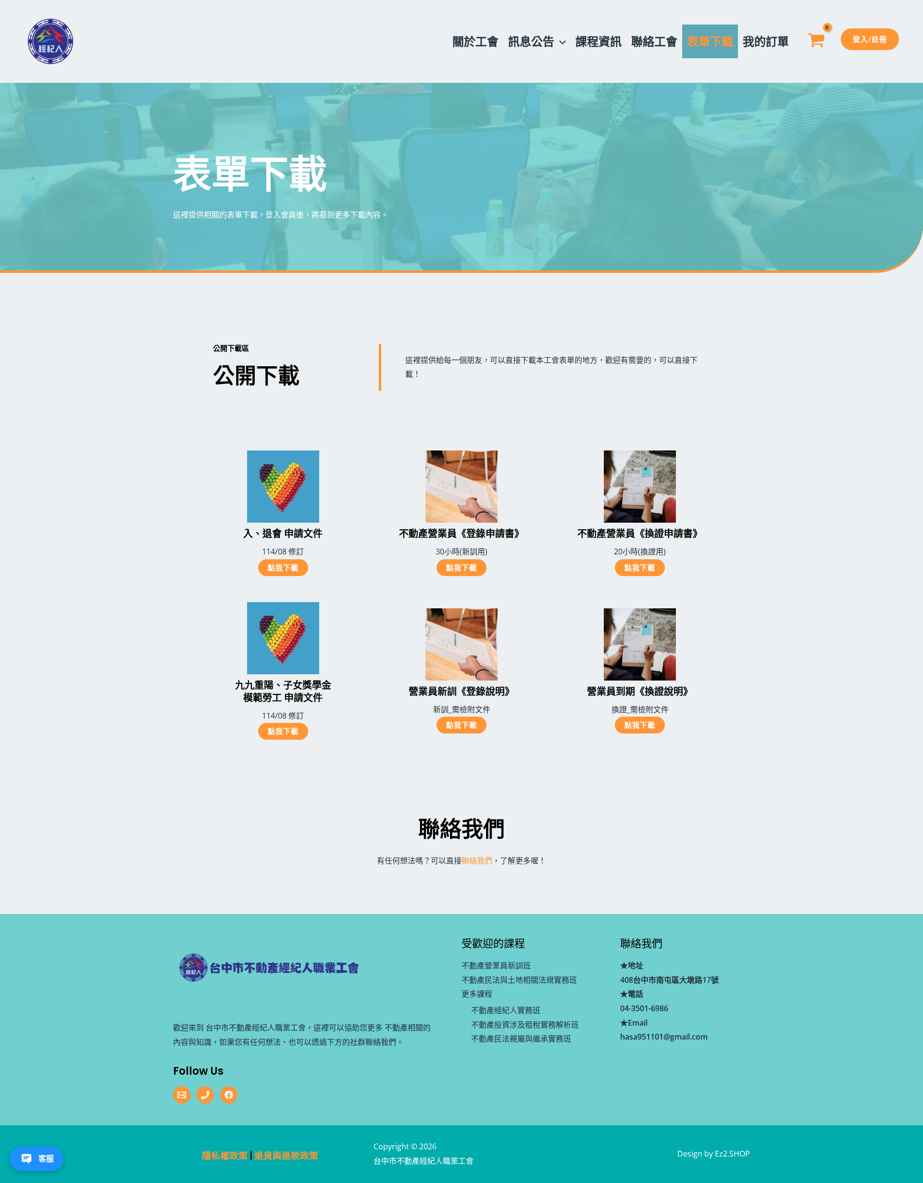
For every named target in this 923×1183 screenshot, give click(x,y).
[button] (560, 41)
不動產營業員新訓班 (496, 965)
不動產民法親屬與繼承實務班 (521, 1038)
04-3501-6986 (644, 1008)
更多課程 (477, 994)
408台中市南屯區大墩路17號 (669, 980)
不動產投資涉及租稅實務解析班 (525, 1024)
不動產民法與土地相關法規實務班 (519, 980)
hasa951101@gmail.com (664, 1036)
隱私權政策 (225, 1155)
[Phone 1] (205, 1095)
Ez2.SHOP (732, 1153)
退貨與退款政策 (286, 1155)
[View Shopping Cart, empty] (816, 41)
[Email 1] (181, 1095)
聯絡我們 (477, 860)
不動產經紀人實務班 (505, 1010)
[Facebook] (228, 1095)
